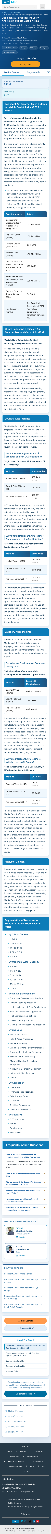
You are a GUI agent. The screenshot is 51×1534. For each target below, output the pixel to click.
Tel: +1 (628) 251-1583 (10, 1492)
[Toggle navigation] (42, 6)
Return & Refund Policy (16, 1461)
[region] (25, 266)
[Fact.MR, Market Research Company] (9, 2)
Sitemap (27, 1471)
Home (4, 12)
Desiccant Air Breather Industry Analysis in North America (23, 1297)
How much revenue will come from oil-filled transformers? (22, 1200)
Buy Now (27, 64)
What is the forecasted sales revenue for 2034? (23, 1175)
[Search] (34, 8)
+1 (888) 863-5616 (16, 1427)
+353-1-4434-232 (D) (17, 1421)
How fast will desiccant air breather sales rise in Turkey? (23, 1191)
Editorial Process (24, 1394)
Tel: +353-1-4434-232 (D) (17, 1507)
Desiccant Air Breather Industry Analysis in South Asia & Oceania (23, 1305)
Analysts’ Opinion (13, 1371)
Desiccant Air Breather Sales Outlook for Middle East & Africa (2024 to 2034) (25, 1346)
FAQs (32, 1466)
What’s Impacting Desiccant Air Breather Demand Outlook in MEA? (22, 1354)
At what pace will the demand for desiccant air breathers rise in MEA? (24, 1183)
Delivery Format (32, 1456)
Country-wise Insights (15, 1361)
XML (43, 1466)
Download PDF (27, 1328)
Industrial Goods (14, 12)
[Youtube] (37, 1521)
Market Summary (13, 72)
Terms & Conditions (15, 1466)
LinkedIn (22, 1237)
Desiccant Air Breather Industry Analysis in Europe (23, 1289)
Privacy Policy (38, 1461)
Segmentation (34, 72)
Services (23, 1452)
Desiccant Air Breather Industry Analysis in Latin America (25, 1280)
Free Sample (27, 1321)
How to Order (14, 1456)
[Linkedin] (33, 1521)
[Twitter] (30, 1521)
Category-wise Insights (15, 1366)
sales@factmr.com (15, 1432)
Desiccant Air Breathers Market (18, 1274)
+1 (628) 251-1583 (15, 1416)
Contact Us (38, 1452)
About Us (9, 1452)
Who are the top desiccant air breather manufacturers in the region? (22, 1208)
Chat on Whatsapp (15, 1411)
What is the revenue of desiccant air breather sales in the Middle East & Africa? (23, 1156)
